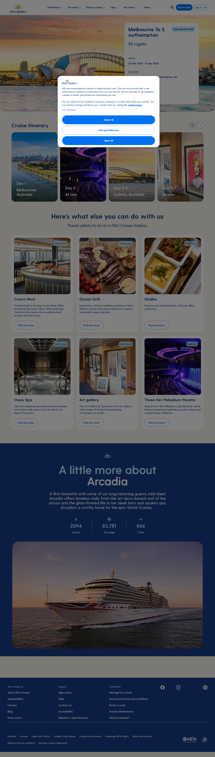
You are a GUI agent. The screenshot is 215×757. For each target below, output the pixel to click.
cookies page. (135, 105)
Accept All (108, 119)
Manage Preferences (109, 130)
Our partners (69, 109)
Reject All (108, 140)
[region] (108, 111)
